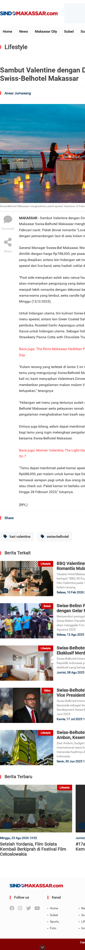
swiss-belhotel (57, 536)
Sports (54, 921)
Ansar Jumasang (18, 93)
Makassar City (46, 31)
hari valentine (19, 536)
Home (7, 31)
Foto (53, 928)
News (23, 31)
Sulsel (69, 31)
